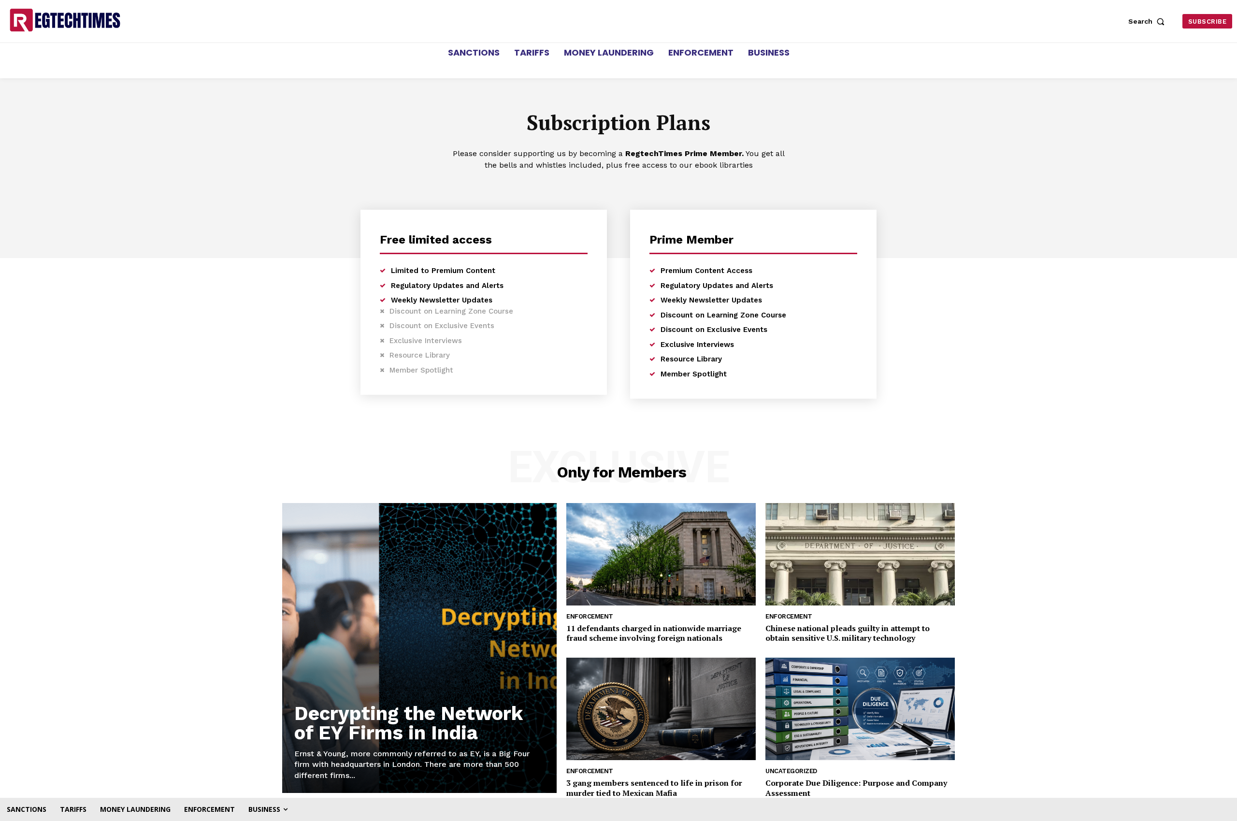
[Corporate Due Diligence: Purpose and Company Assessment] (860, 709)
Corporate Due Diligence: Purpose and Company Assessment (856, 788)
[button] (1148, 21)
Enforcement (589, 616)
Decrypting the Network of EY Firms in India (408, 723)
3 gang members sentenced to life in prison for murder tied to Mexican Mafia (654, 788)
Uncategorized (791, 771)
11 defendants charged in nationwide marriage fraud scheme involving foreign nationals (653, 633)
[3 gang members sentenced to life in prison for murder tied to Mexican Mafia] (661, 709)
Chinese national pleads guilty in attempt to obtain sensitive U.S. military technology (847, 633)
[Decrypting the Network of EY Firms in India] (419, 648)
